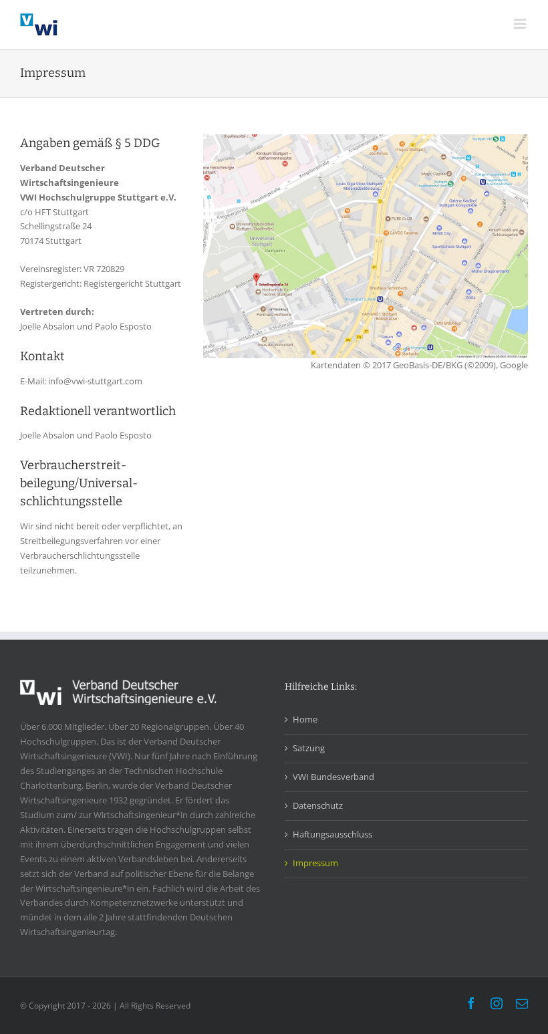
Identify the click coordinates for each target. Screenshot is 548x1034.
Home (305, 719)
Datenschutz (318, 805)
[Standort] (365, 138)
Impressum (315, 863)
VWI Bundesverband (333, 777)
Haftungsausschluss (332, 834)
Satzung (309, 748)
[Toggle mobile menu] (521, 24)
